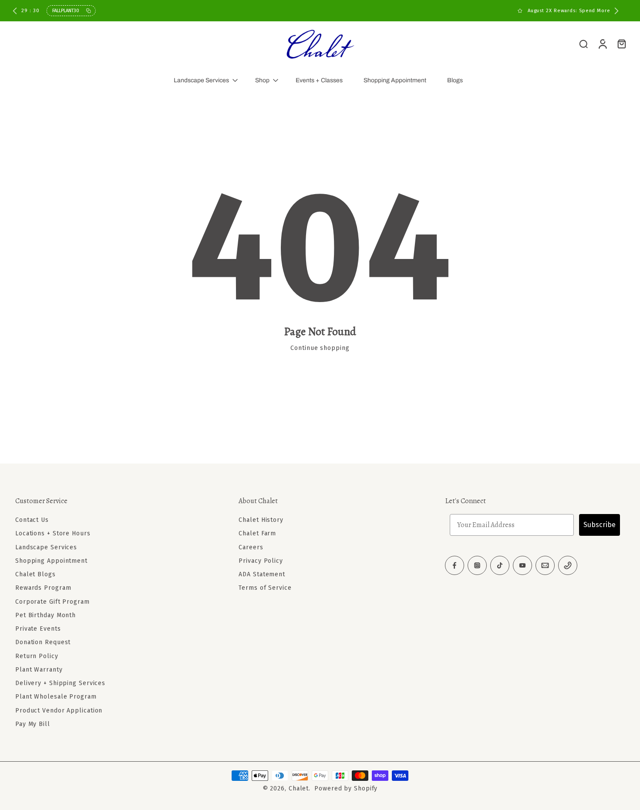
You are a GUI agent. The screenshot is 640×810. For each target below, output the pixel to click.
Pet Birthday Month (45, 615)
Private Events (38, 628)
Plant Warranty (39, 669)
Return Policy (36, 656)
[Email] (545, 565)
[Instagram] (477, 565)
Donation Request (43, 642)
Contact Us (32, 520)
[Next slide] (616, 11)
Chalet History (261, 520)
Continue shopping (319, 348)
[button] (113, 501)
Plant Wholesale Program (56, 696)
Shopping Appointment (395, 80)
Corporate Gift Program (52, 601)
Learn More (400, 10)
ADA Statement (262, 574)
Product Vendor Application (58, 710)
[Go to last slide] (15, 11)
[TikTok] (499, 565)
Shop (262, 80)
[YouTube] (522, 565)
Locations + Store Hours (53, 533)
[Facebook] (454, 565)
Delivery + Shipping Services (60, 683)
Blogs (455, 80)
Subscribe (599, 525)
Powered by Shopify (345, 788)
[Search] (583, 43)
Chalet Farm (257, 533)
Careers (251, 547)
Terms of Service (265, 588)
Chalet (299, 788)
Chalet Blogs (35, 574)
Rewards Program (43, 588)
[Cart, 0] (621, 43)
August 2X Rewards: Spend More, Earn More (323, 10)
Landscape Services (201, 80)
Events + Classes (319, 80)
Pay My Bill (32, 724)
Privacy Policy (261, 561)
